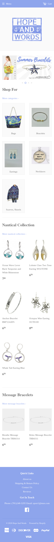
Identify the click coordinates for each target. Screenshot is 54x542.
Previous (4, 68)
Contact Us (27, 487)
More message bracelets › (14, 403)
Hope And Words (19, 523)
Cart (49, 4)
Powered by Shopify (37, 523)
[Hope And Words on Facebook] (27, 511)
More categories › (10, 98)
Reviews (27, 491)
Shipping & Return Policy (27, 483)
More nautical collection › (14, 234)
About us (27, 479)
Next (50, 68)
